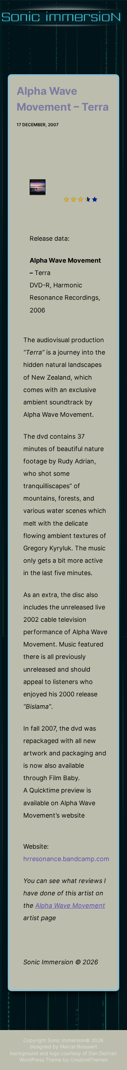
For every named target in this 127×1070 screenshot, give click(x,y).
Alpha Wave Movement (70, 905)
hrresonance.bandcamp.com (66, 859)
